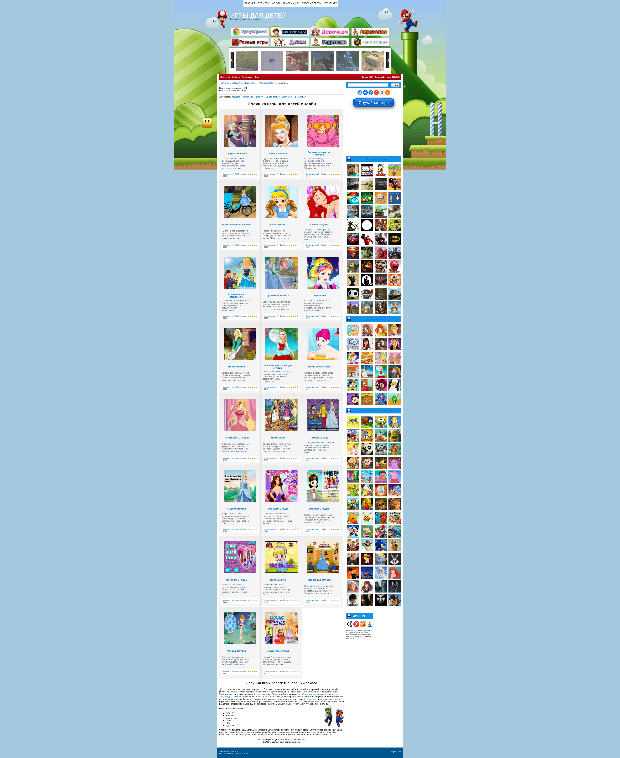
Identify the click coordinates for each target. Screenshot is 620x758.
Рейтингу (259, 97)
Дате (237, 97)
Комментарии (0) (230, 174)
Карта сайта (396, 752)
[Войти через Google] (382, 92)
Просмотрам (300, 97)
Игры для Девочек (268, 83)
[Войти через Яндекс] (376, 92)
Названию (248, 97)
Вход (257, 77)
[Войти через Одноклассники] (387, 92)
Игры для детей (258, 15)
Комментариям (272, 97)
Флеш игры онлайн (226, 754)
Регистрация (247, 77)
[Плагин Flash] (356, 627)
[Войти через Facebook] (370, 92)
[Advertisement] (374, 133)
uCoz (246, 754)
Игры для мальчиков (377, 159)
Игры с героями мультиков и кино (377, 410)
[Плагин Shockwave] (363, 627)
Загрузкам (287, 97)
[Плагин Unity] (349, 627)
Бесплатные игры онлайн (244, 83)
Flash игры (224, 83)
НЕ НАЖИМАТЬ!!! (373, 101)
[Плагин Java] (370, 627)
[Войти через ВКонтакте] (365, 92)
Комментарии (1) (230, 671)
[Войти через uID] (359, 92)
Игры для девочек (376, 319)
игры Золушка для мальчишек (313, 694)
